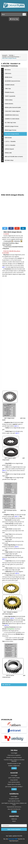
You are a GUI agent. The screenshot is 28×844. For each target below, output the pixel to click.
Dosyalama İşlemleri (14, 798)
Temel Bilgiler (14, 753)
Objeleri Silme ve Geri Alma (14, 784)
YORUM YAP (7, 684)
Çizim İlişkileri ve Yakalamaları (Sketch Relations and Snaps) (14, 803)
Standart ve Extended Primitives (10, 56)
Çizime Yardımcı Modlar (14, 777)
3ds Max (11, 55)
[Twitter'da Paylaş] (5, 228)
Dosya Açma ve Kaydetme (14, 755)
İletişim (14, 821)
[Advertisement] (14, 37)
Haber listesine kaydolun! (14, 829)
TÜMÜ (14, 768)
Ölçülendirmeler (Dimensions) (14, 807)
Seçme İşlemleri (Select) (14, 782)
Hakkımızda (14, 819)
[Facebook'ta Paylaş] (11, 228)
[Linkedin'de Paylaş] (23, 228)
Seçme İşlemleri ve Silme (14, 801)
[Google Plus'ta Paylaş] (17, 228)
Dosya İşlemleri (14, 780)
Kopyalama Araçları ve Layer (14, 763)
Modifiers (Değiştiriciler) (14, 765)
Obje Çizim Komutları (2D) (14, 809)
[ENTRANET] (14, 730)
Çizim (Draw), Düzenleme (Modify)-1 (14, 786)
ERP (16, 839)
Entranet (11, 839)
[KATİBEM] (14, 724)
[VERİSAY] (14, 738)
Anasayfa (4, 55)
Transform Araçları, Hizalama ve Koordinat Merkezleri (14, 760)
